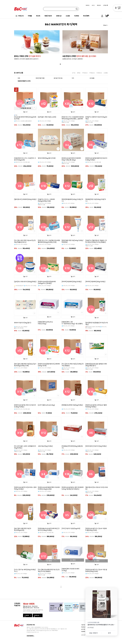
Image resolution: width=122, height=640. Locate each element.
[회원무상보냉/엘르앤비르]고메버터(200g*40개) (49, 365)
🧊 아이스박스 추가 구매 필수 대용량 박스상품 (68, 121)
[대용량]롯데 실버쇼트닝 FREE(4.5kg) (45, 323)
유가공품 (92, 78)
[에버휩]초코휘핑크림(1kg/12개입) (72, 405)
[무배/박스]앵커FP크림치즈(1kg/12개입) (96, 118)
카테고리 (21, 16)
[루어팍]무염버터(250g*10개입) (72, 282)
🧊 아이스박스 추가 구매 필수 (44, 121)
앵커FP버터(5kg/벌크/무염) (47, 158)
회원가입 (87, 5)
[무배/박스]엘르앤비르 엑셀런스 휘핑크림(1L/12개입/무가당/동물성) (96, 241)
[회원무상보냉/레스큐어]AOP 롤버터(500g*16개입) (96, 406)
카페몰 (30, 16)
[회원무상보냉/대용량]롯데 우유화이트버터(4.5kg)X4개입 (49, 488)
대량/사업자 (48, 16)
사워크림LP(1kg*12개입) (45, 446)
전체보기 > (105, 25)
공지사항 (83, 629)
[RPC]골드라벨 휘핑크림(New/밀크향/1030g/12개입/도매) (25, 365)
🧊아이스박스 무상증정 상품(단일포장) (23, 121)
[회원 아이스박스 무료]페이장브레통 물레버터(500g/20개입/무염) (49, 241)
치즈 (73, 78)
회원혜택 (83, 631)
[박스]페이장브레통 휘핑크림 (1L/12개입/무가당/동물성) (48, 570)
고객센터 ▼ (105, 5)
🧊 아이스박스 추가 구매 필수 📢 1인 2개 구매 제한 (20, 327)
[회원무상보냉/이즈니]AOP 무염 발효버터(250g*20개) (96, 570)
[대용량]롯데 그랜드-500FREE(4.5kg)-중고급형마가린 (73, 323)
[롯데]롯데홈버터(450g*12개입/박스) (72, 200)
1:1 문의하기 (26, 616)
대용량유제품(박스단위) (24, 81)
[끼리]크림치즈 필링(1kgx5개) (71, 528)
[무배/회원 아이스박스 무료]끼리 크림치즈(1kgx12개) (25, 159)
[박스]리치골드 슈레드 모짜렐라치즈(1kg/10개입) (25, 447)
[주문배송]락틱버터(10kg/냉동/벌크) (72, 447)
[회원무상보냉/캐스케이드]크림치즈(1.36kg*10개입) (25, 406)
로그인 (93, 5)
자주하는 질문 (36, 616)
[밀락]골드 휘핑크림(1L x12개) (47, 117)
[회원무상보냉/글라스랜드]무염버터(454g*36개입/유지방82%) (73, 488)
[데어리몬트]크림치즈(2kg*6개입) (96, 446)
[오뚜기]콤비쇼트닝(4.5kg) (46, 405)
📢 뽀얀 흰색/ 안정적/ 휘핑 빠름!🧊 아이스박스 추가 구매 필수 (96, 327)
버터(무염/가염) (40, 78)
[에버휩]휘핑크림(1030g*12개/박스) (95, 200)
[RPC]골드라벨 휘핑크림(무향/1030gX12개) (22, 529)
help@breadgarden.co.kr (45, 630)
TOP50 (76, 16)
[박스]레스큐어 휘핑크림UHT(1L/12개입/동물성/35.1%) (25, 241)
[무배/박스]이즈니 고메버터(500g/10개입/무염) (46, 200)
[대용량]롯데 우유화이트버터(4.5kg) (70, 570)
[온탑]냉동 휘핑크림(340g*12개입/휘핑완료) (72, 241)
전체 (19, 78)
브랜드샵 (58, 16)
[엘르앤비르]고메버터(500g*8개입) (25, 199)
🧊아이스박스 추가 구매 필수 (68, 203)
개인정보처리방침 (85, 627)
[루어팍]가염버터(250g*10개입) (95, 282)
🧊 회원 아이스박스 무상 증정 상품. (93, 162)
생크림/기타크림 (58, 78)
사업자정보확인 (30, 635)
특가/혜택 (86, 16)
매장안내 (99, 5)
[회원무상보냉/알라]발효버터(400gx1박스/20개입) (47, 282)
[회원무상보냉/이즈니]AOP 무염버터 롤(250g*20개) (96, 529)
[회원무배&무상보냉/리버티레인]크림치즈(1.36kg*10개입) (49, 529)
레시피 (38, 16)
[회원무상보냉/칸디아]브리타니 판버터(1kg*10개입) (25, 488)
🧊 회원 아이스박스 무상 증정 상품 (22, 162)
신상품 (68, 16)
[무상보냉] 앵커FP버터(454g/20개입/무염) (25, 118)
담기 (27, 112)
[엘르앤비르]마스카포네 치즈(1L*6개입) (96, 488)
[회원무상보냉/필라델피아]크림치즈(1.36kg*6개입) (96, 159)
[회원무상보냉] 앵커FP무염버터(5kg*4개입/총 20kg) (71, 159)
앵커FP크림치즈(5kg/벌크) (22, 323)
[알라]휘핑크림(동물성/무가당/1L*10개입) (96, 323)
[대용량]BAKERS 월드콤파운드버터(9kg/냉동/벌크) (96, 365)
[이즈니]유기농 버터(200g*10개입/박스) (25, 570)
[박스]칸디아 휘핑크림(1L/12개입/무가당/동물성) (73, 365)
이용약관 (83, 625)
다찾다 (117, 8)
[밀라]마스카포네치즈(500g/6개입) (25, 282)
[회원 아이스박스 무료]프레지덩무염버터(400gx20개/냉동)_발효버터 (73, 118)
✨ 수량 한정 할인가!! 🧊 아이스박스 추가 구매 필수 (25, 286)
